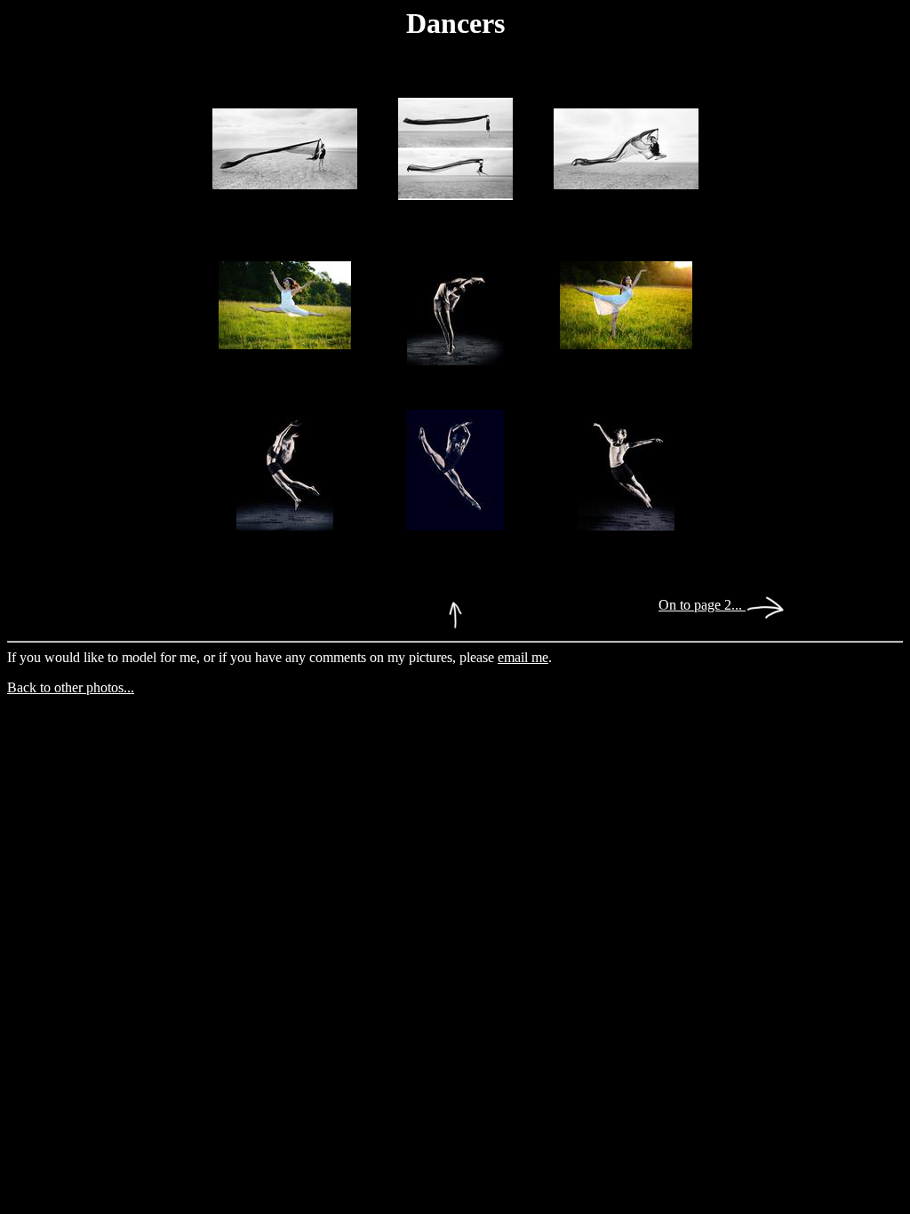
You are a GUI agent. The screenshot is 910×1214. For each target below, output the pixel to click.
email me (523, 657)
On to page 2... (702, 604)
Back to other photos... (70, 687)
